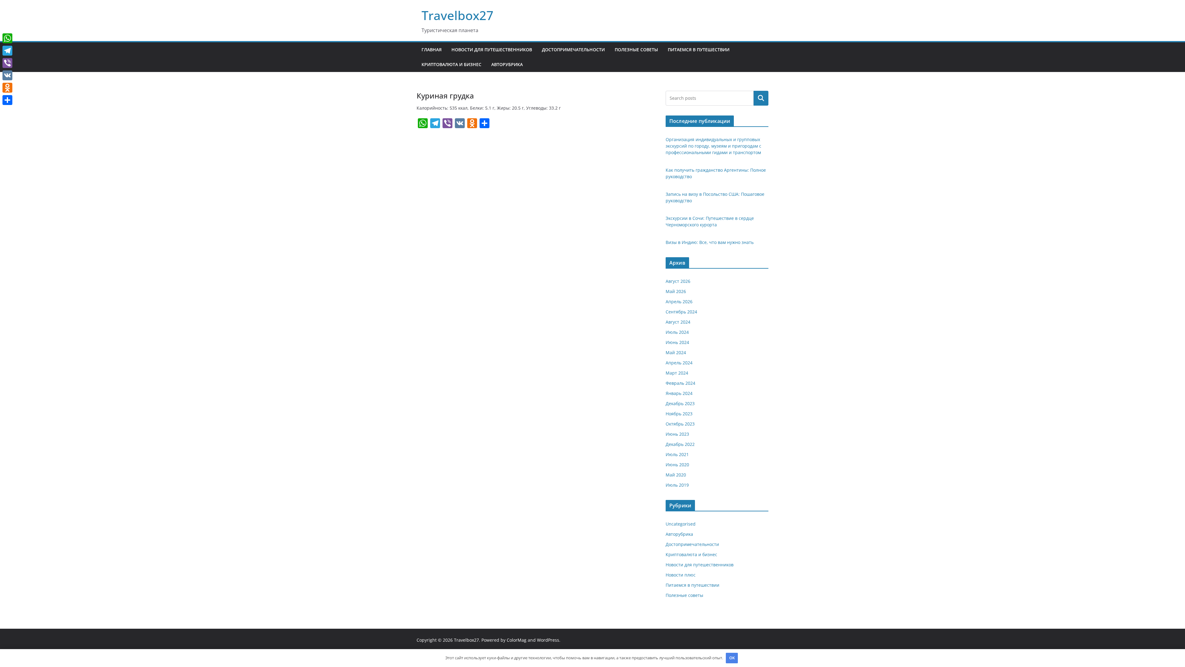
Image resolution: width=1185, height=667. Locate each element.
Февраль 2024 (680, 383)
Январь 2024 (679, 393)
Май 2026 (676, 291)
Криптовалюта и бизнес (451, 64)
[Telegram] (7, 50)
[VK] (7, 75)
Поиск (761, 98)
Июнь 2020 (677, 465)
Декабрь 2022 (680, 444)
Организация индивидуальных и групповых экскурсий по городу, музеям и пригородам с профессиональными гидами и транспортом (713, 145)
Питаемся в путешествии (699, 49)
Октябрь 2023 (680, 424)
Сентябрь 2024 (681, 312)
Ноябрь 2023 (679, 414)
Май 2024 (676, 352)
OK (732, 658)
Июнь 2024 (677, 342)
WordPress (548, 640)
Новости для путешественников (491, 49)
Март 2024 (677, 373)
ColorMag (516, 640)
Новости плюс (681, 575)
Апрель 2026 (679, 301)
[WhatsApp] (7, 38)
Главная (432, 49)
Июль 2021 (677, 454)
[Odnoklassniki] (7, 88)
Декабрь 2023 (680, 403)
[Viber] (7, 63)
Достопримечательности (573, 49)
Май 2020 (676, 475)
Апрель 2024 (679, 363)
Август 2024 (678, 322)
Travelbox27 (457, 15)
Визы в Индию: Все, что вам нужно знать (710, 242)
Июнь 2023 (677, 434)
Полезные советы (636, 49)
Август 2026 (678, 281)
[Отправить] (7, 100)
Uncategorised (681, 524)
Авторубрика (507, 64)
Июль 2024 (677, 332)
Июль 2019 (677, 485)
